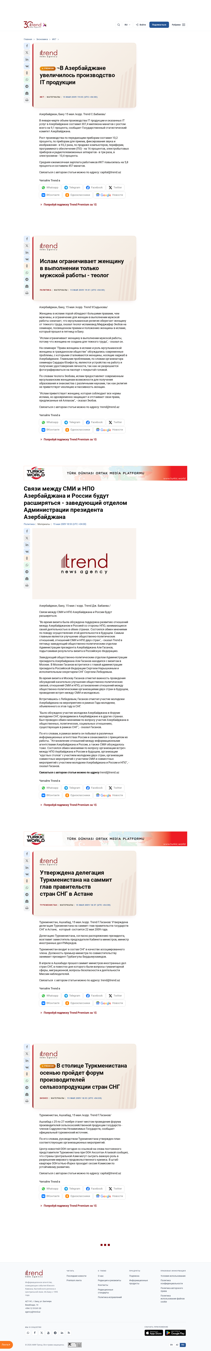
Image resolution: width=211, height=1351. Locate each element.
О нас (100, 1276)
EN (171, 1345)
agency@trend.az (32, 1312)
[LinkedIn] (62, 1333)
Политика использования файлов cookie (173, 1298)
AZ (177, 1345)
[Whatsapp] (28, 1333)
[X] (41, 1333)
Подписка (134, 1276)
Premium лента (74, 1280)
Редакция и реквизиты (109, 1280)
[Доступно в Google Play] (175, 1333)
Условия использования (173, 1276)
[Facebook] (35, 1333)
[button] (27, 46)
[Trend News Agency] (33, 1274)
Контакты (103, 1285)
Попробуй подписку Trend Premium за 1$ (70, 204)
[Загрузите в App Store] (154, 1333)
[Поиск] (119, 25)
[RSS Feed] (69, 1333)
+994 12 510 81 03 (33, 1308)
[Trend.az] (35, 24)
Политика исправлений (110, 1297)
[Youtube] (48, 1333)
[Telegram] (55, 1333)
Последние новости (76, 1276)
